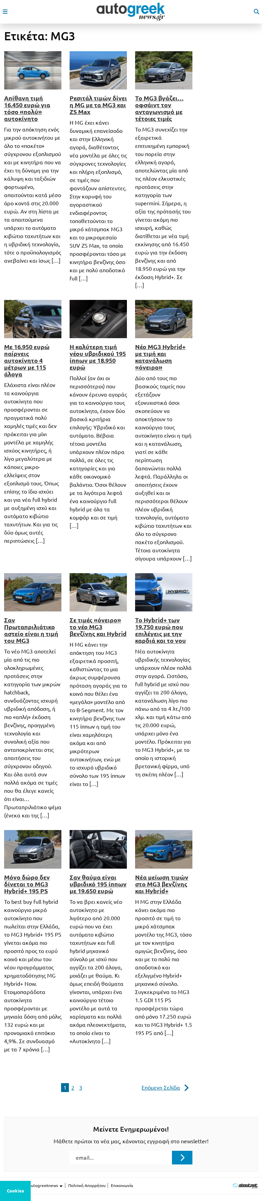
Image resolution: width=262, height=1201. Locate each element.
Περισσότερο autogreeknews (31, 1185)
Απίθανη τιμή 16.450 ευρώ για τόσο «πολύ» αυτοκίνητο (27, 108)
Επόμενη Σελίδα (161, 1088)
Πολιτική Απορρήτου (87, 1185)
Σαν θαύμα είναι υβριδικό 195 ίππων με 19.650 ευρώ (98, 884)
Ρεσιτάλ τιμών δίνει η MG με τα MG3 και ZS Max (98, 105)
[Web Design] (245, 1185)
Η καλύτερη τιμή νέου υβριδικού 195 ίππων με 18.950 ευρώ (98, 357)
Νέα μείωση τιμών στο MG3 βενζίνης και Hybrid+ (161, 884)
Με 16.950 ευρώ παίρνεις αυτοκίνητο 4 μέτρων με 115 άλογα (26, 360)
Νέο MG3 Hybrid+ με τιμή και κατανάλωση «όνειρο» (160, 357)
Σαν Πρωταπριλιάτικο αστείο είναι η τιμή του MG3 (31, 630)
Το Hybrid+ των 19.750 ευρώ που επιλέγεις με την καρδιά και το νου (160, 630)
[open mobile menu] (5, 12)
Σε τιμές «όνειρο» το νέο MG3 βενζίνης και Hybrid (98, 627)
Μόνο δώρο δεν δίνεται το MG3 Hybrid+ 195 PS (27, 884)
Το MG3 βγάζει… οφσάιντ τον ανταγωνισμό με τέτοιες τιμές (159, 108)
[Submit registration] (182, 1157)
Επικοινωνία (122, 1185)
